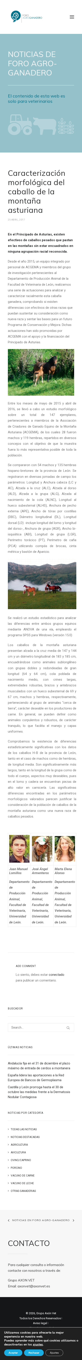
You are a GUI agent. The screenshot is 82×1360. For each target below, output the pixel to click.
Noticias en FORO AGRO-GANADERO (41, 1220)
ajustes (38, 1345)
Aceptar (13, 1352)
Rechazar (33, 1352)
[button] (72, 17)
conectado (56, 975)
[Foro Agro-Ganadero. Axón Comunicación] (27, 17)
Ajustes (54, 1352)
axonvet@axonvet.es (33, 1286)
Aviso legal (40, 1323)
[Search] (41, 1027)
